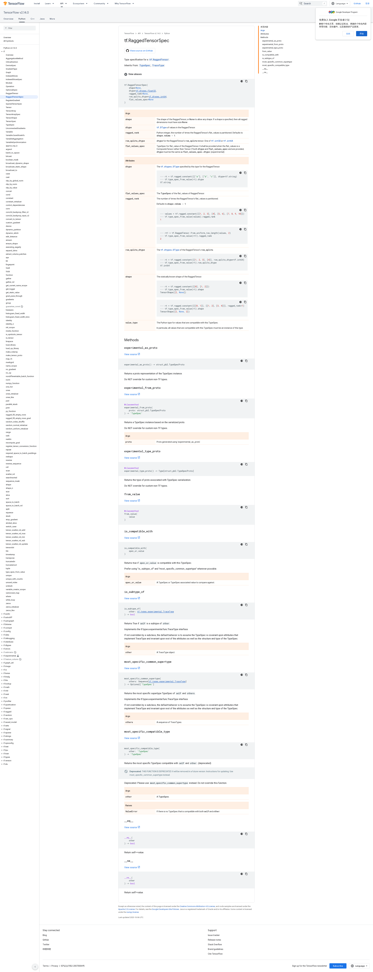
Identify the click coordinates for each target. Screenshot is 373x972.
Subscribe (338, 966)
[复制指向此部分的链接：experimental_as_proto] (160, 348)
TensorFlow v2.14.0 (16, 12)
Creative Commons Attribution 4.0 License (197, 906)
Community (99, 3)
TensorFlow (129, 33)
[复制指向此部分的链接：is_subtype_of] (147, 592)
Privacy (54, 966)
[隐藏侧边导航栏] (35, 967)
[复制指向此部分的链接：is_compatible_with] (155, 531)
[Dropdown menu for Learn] (54, 3)
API (61, 3)
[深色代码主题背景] (241, 81)
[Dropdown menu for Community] (108, 3)
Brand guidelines (215, 949)
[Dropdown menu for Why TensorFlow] (134, 3)
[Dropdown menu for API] (66, 3)
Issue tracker (214, 935)
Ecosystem (78, 3)
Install (37, 3)
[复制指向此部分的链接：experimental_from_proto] (163, 388)
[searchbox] (19, 28)
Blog (45, 935)
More (52, 18)
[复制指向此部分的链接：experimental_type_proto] (163, 451)
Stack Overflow (215, 944)
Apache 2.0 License (126, 909)
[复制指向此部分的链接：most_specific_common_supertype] (174, 662)
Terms (46, 966)
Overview (8, 18)
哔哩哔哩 (47, 949)
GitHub (357, 3)
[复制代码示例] (246, 81)
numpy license (133, 912)
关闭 (348, 33)
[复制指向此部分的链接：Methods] (142, 340)
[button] (19, 51)
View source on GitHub (141, 50)
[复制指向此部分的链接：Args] (133, 113)
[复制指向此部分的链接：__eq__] (136, 821)
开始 (362, 33)
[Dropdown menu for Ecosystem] (87, 3)
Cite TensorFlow (215, 954)
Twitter (46, 944)
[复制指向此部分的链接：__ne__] (136, 861)
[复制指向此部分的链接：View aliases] (145, 74)
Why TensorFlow (123, 3)
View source (130, 354)
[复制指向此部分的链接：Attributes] (137, 161)
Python (22, 18)
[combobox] (312, 3)
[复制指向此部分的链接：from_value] (143, 494)
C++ (33, 18)
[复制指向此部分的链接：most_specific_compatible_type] (173, 732)
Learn (48, 3)
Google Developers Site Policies (165, 909)
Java (42, 18)
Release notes (214, 940)
